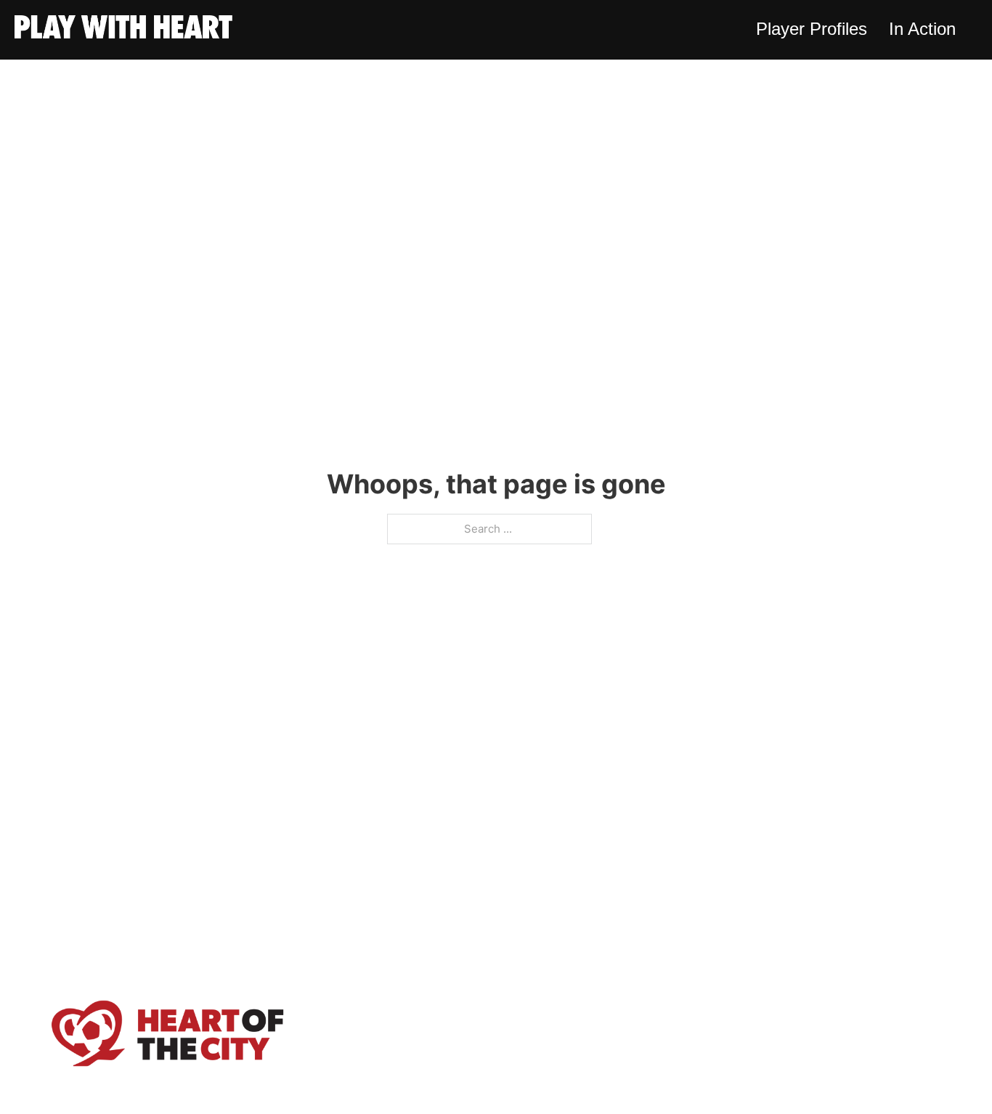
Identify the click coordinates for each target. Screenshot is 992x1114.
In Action (922, 29)
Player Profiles (811, 29)
